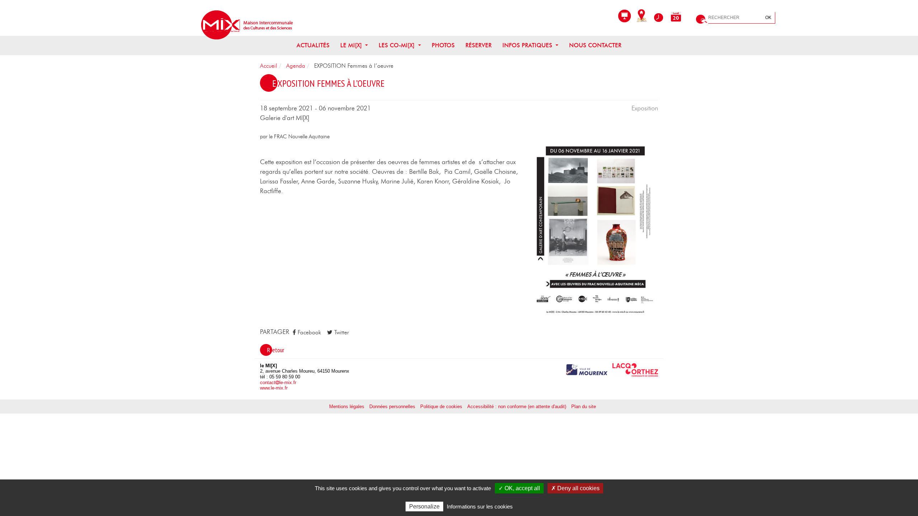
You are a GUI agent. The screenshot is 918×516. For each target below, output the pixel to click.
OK (768, 17)
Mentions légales (346, 406)
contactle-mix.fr (278, 382)
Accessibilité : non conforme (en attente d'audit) (516, 406)
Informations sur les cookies (480, 506)
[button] (595, 229)
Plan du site (583, 406)
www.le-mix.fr (274, 388)
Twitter (340, 332)
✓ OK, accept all (519, 488)
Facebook (308, 332)
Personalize (424, 506)
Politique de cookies (441, 406)
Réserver (478, 45)
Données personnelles (392, 406)
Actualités (313, 45)
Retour (275, 350)
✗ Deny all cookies (575, 488)
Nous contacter (595, 45)
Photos (443, 45)
